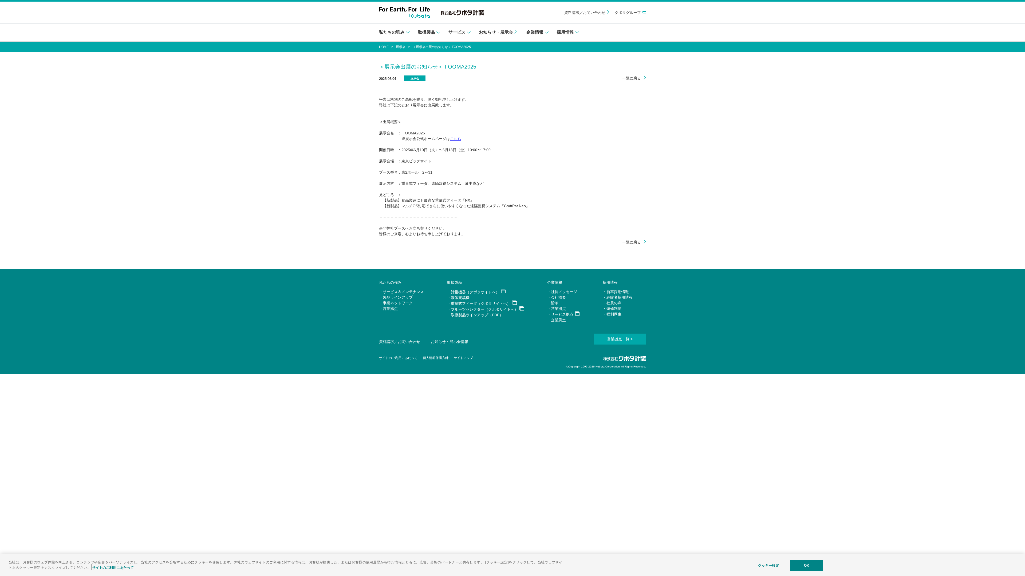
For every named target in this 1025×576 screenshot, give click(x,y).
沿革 (554, 303)
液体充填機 (460, 297)
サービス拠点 (562, 314)
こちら (455, 139)
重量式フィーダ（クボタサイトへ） (481, 303)
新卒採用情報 (617, 292)
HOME (384, 47)
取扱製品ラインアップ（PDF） (477, 315)
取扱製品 (454, 282)
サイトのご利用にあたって (398, 358)
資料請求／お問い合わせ (584, 12)
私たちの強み (390, 282)
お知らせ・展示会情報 (449, 341)
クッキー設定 (768, 565)
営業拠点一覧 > (620, 339)
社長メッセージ (564, 292)
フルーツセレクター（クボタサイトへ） (484, 309)
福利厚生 (613, 314)
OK (806, 565)
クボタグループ (628, 12)
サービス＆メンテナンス (403, 292)
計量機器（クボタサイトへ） (475, 292)
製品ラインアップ (398, 297)
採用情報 (610, 282)
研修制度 (613, 308)
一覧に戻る (631, 78)
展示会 (400, 47)
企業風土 (558, 320)
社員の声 (613, 303)
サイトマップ (463, 358)
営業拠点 (390, 308)
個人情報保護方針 (435, 358)
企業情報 (554, 282)
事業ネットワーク (398, 303)
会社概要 (558, 297)
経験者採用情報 (619, 297)
